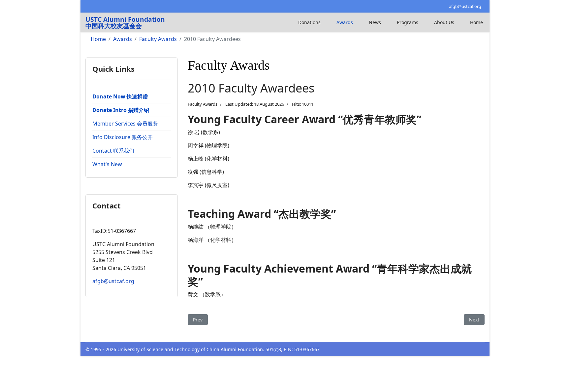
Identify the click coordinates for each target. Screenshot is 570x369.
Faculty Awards (202, 104)
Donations (309, 22)
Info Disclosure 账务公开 (122, 137)
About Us (444, 22)
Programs (407, 22)
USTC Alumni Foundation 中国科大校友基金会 (125, 22)
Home (476, 22)
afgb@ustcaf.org (465, 6)
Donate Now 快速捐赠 (120, 96)
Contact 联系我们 (113, 150)
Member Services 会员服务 (125, 123)
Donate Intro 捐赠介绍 (120, 110)
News (375, 22)
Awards (344, 22)
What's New (107, 164)
